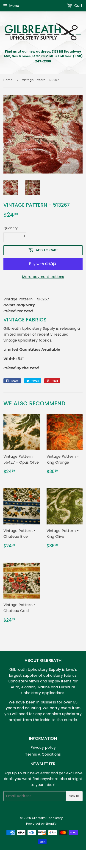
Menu (14, 5)
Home (8, 80)
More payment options (43, 276)
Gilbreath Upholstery (47, 818)
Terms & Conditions (43, 754)
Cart (78, 5)
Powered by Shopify (41, 823)
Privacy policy (43, 747)
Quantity (10, 228)
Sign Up (74, 796)
